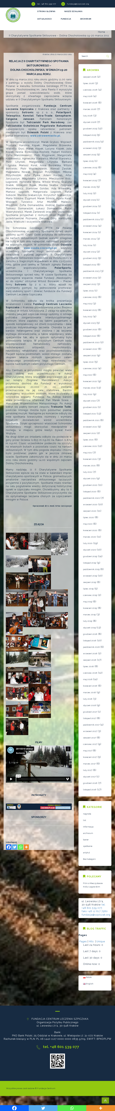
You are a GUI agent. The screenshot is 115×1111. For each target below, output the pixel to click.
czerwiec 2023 (90, 297)
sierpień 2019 (89, 582)
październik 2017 (91, 725)
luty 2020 (88, 543)
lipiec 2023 (88, 291)
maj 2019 (87, 602)
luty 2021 (87, 472)
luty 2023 (87, 316)
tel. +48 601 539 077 (46, 4)
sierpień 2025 (89, 155)
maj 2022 (87, 375)
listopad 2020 (89, 491)
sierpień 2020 (89, 511)
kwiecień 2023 (90, 310)
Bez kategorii (89, 859)
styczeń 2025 (89, 200)
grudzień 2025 (90, 129)
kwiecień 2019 (90, 608)
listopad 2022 (89, 336)
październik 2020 (91, 498)
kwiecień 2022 (90, 381)
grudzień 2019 (90, 556)
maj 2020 (87, 524)
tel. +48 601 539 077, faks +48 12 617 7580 (95, 908)
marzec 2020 (89, 537)
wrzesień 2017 (90, 731)
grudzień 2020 (90, 485)
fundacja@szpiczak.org (78, 4)
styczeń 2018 (89, 705)
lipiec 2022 (88, 362)
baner (86, 840)
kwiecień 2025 (90, 180)
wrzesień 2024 (90, 226)
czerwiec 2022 (90, 368)
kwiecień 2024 (90, 232)
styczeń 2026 (89, 122)
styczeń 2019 (89, 628)
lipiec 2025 (88, 161)
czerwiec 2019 (90, 595)
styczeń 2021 (89, 478)
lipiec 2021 (88, 440)
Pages (83, 941)
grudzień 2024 (90, 206)
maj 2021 (87, 453)
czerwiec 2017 (90, 744)
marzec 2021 (89, 465)
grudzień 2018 (90, 634)
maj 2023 (87, 304)
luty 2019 (87, 621)
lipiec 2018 (88, 666)
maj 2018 (87, 679)
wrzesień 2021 (90, 427)
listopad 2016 (89, 789)
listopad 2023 (89, 265)
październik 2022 (91, 342)
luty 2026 (88, 116)
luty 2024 (87, 245)
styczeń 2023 (89, 323)
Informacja (88, 827)
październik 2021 (91, 420)
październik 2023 (91, 271)
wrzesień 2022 (90, 349)
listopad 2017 (89, 718)
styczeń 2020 (89, 550)
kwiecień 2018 (90, 686)
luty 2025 (87, 193)
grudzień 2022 (90, 329)
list (84, 820)
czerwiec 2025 (90, 167)
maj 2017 (87, 751)
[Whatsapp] (20, 847)
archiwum (88, 833)
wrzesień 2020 (90, 504)
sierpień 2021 (89, 433)
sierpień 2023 (89, 284)
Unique (100, 941)
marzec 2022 (89, 388)
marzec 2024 (89, 239)
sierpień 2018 (89, 660)
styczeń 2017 (89, 777)
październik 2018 (91, 647)
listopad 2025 (89, 135)
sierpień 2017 (89, 738)
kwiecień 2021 (90, 459)
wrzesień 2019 (90, 576)
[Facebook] (8, 847)
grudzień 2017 (90, 712)
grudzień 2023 (90, 258)
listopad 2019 (89, 563)
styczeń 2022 (89, 401)
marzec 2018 (89, 692)
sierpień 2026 (89, 77)
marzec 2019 (89, 614)
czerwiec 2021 (90, 446)
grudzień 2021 (90, 407)
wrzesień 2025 (90, 148)
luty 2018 (87, 699)
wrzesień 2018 (90, 653)
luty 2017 (87, 770)
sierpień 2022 (89, 355)
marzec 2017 (89, 764)
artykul (86, 852)
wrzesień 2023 (90, 278)
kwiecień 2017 (90, 757)
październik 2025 (91, 142)
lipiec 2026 (88, 83)
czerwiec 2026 (90, 90)
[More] (26, 847)
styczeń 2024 (89, 252)
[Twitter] (14, 847)
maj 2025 (87, 174)
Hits (91, 941)
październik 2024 (91, 219)
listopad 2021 (89, 414)
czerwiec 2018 (90, 673)
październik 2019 (91, 569)
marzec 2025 (89, 187)
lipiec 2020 (88, 517)
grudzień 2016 (90, 783)
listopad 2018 (89, 640)
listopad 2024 (89, 213)
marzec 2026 (89, 109)
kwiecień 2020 (90, 530)
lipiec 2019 (88, 589)
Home (101, 32)
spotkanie (87, 846)
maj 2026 (87, 96)
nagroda (87, 814)
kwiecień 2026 (90, 103)
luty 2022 (87, 394)
